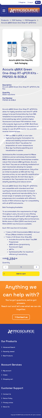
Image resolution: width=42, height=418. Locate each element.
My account (7, 371)
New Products (8, 356)
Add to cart (21, 274)
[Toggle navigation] (4, 11)
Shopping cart (8, 379)
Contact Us (7, 394)
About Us (6, 407)
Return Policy (7, 398)
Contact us (22, 317)
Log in (30, 2)
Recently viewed (8, 351)
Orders (5, 375)
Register (22, 2)
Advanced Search (9, 347)
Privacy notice (8, 402)
